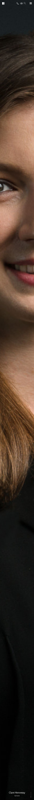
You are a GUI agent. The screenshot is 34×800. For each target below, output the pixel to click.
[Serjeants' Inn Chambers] (3, 3)
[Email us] (21, 3)
